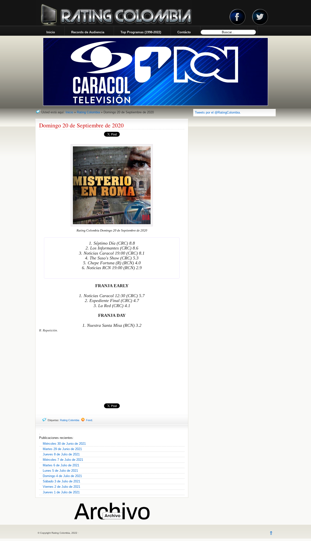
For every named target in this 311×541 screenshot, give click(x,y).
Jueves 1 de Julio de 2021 (61, 492)
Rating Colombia (88, 112)
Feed (89, 420)
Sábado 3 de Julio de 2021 (61, 481)
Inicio (69, 112)
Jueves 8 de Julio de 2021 (61, 454)
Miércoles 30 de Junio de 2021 (64, 443)
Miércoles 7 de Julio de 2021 (63, 459)
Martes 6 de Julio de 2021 (61, 465)
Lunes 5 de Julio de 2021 (60, 470)
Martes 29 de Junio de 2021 (62, 449)
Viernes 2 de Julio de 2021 (61, 486)
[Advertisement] (112, 368)
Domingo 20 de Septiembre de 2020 (81, 125)
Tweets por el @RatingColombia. (218, 112)
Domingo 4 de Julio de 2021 (62, 476)
